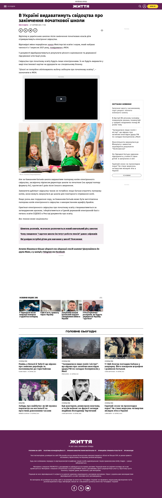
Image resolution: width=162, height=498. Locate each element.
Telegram (47, 252)
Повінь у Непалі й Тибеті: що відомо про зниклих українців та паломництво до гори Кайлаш (37, 366)
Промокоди (128, 450)
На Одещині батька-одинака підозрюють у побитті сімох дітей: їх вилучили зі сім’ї (125, 156)
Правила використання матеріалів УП (81, 450)
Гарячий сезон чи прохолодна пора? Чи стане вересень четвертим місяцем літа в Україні (126, 167)
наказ (51, 44)
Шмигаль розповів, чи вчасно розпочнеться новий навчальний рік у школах (59, 228)
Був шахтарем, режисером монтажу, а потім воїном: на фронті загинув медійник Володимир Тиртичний (81, 408)
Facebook (60, 252)
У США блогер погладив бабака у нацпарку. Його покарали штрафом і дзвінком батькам (124, 366)
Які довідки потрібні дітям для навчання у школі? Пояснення (51, 239)
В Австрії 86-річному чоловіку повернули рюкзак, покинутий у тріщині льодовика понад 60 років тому (126, 121)
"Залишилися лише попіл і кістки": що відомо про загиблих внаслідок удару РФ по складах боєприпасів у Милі (126, 133)
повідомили (56, 47)
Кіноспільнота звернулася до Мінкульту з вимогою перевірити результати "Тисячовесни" (125, 145)
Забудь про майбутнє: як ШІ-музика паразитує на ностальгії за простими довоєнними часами (38, 408)
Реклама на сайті (35, 450)
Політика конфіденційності (54, 450)
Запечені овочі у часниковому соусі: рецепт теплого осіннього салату (126, 110)
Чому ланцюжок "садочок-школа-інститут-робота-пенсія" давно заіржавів (58, 234)
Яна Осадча (23, 25)
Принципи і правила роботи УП (110, 450)
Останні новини (121, 104)
